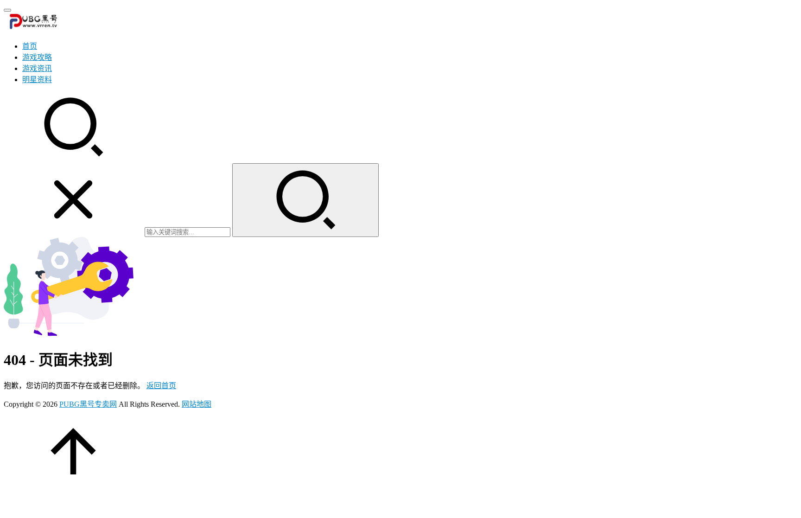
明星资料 (37, 79)
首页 (29, 46)
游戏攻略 (37, 57)
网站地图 (196, 404)
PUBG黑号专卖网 (88, 404)
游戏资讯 (37, 68)
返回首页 (161, 386)
